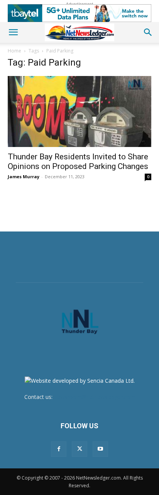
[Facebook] (58, 449)
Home (14, 50)
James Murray (23, 176)
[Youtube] (100, 449)
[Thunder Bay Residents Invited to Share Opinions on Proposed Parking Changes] (79, 111)
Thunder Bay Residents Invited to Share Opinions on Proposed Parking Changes (78, 161)
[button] (13, 32)
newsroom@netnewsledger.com (94, 396)
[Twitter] (79, 449)
